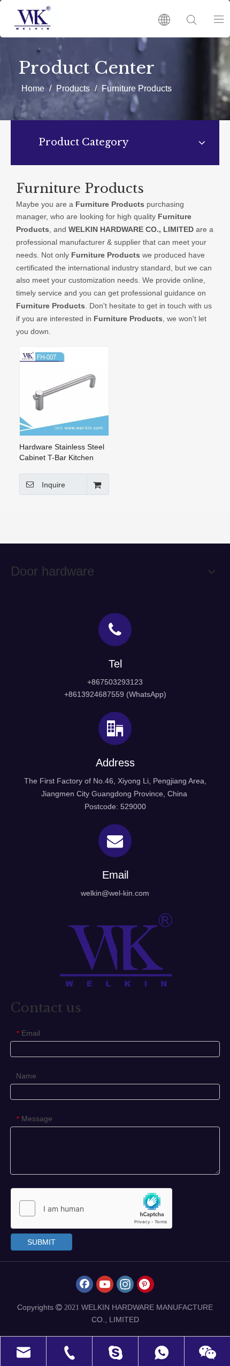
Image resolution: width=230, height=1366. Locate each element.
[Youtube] (104, 1284)
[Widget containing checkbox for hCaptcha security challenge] (92, 1209)
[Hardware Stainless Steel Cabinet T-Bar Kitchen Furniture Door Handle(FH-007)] (64, 390)
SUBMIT (41, 1242)
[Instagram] (125, 1284)
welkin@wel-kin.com (115, 893)
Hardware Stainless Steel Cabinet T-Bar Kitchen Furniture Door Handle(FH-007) (61, 453)
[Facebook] (84, 1284)
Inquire (53, 484)
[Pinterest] (145, 1284)
